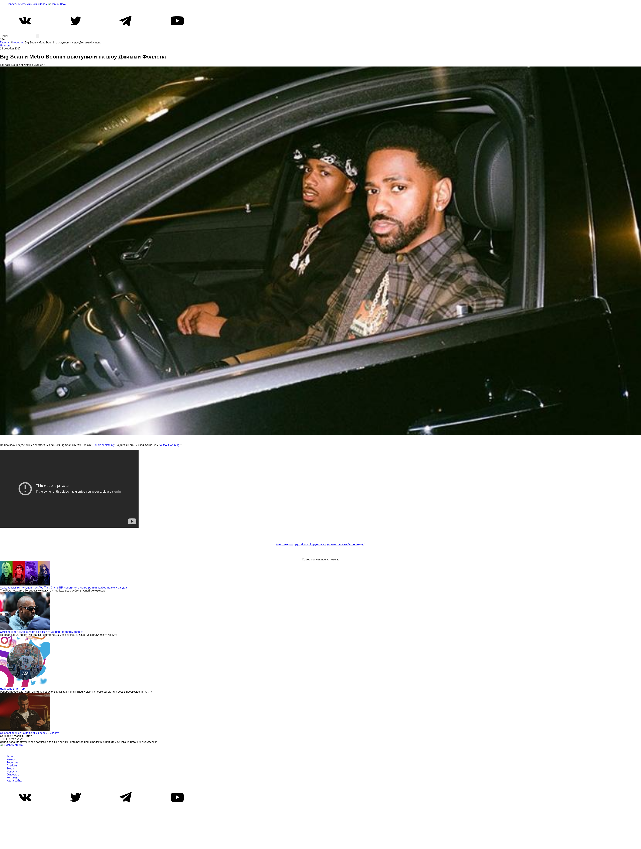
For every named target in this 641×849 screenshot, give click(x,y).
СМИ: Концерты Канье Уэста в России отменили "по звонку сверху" (41, 631)
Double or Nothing (103, 445)
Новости (12, 4)
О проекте (13, 774)
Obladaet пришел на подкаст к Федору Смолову (29, 733)
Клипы (43, 4)
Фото (10, 756)
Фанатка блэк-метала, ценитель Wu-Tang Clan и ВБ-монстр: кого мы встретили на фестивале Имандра (63, 587)
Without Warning (169, 445)
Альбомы (33, 4)
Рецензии (13, 762)
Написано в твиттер (12, 688)
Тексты (22, 4)
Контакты (12, 777)
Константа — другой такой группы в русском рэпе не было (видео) (320, 544)
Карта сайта (14, 780)
